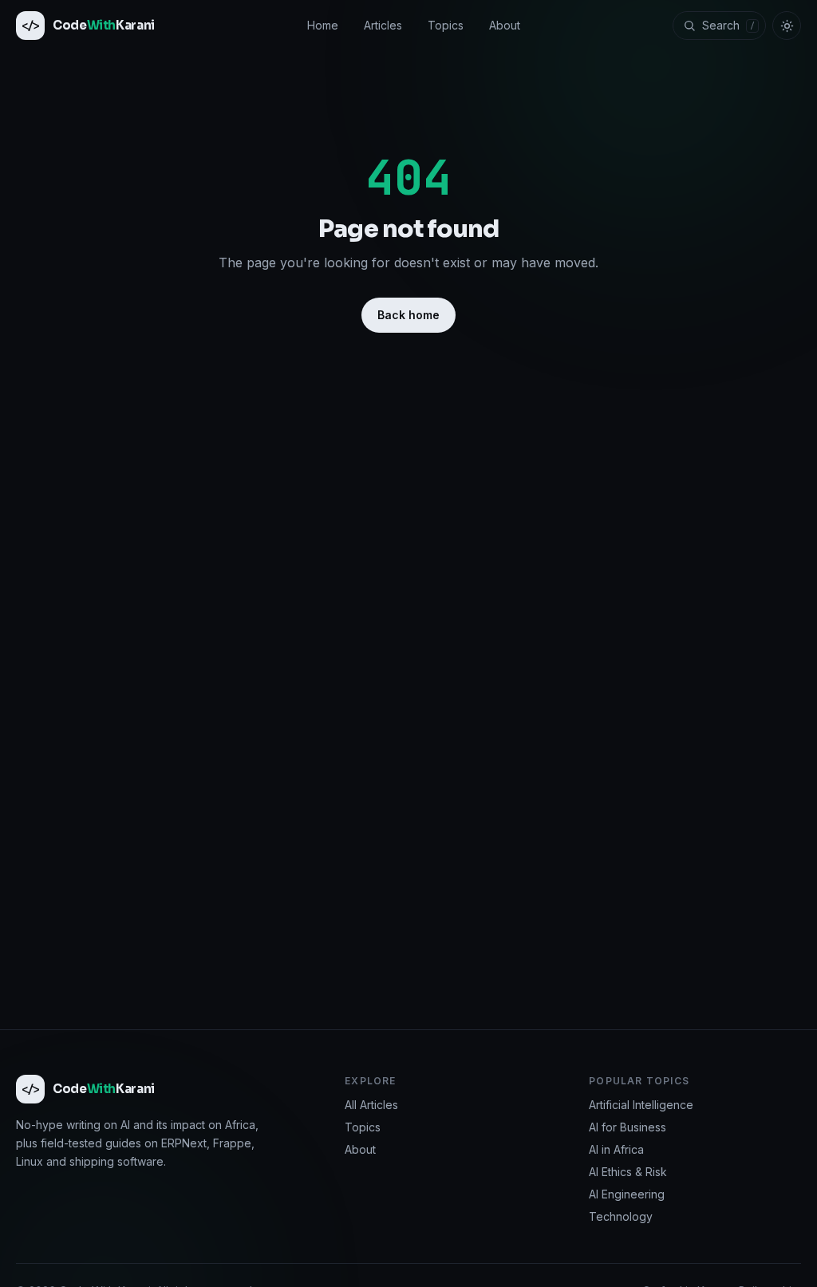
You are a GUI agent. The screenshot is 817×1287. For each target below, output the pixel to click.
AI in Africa (616, 1149)
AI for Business (627, 1127)
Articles (383, 25)
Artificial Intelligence (641, 1104)
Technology (621, 1216)
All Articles (371, 1104)
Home (322, 25)
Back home (408, 315)
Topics (446, 25)
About (504, 25)
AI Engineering (627, 1194)
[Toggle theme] (786, 25)
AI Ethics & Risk (628, 1171)
